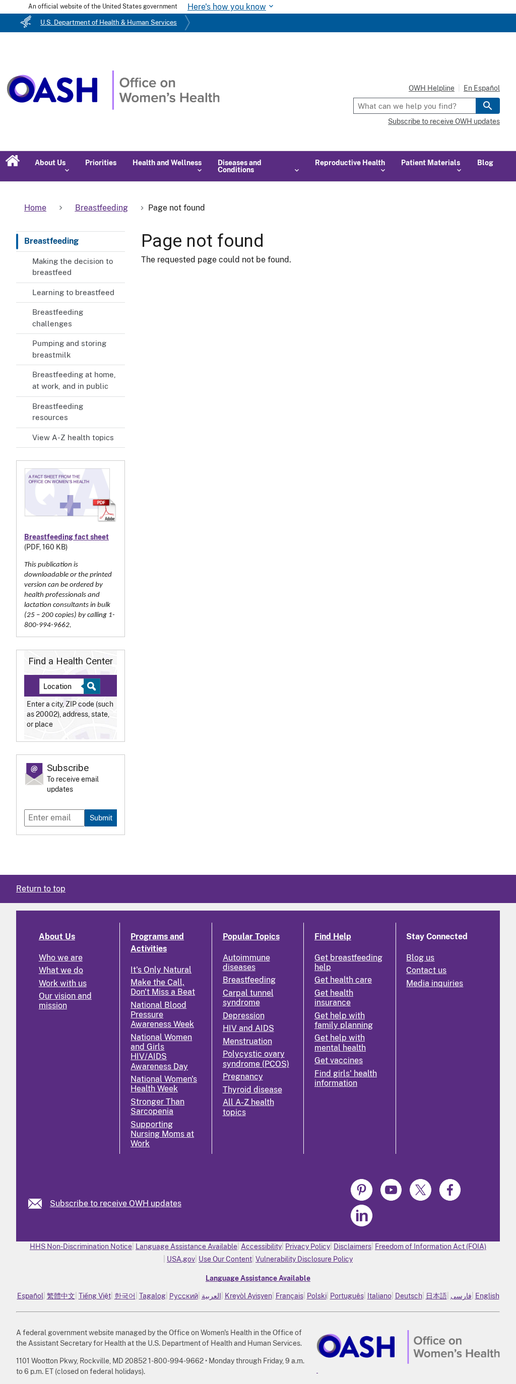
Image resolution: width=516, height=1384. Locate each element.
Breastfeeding (51, 241)
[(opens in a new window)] (362, 1199)
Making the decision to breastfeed (72, 267)
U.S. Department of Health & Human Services (108, 22)
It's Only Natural (161, 970)
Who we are (61, 957)
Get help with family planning (343, 1020)
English (487, 1296)
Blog (485, 163)
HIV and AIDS (248, 1028)
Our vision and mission (65, 1000)
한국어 (125, 1296)
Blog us (420, 957)
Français (289, 1296)
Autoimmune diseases (246, 962)
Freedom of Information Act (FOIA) (430, 1246)
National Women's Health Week (164, 1083)
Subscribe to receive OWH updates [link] (115, 1203)
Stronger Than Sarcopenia (157, 1106)
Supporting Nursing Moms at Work (162, 1134)
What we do (61, 970)
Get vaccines (338, 1060)
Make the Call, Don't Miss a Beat (163, 987)
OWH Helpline (432, 88)
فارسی (461, 1296)
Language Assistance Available (186, 1246)
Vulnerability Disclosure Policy (304, 1259)
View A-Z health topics (73, 437)
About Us (57, 936)
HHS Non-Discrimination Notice (81, 1246)
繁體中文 (61, 1296)
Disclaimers (352, 1246)
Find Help (332, 936)
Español (30, 1296)
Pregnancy (243, 1076)
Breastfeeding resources (57, 412)
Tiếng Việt (95, 1296)
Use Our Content (225, 1259)
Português (347, 1296)
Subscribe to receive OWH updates (444, 121)
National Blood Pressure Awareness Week (162, 1014)
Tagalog (152, 1296)
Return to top (41, 888)
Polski (317, 1296)
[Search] (488, 106)
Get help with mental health (340, 1042)
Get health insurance (333, 997)
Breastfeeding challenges (57, 318)
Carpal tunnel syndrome (248, 997)
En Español (482, 88)
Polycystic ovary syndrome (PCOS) (256, 1058)
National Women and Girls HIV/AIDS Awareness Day (161, 1051)
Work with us (63, 983)
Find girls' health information (345, 1078)
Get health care (343, 980)
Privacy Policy (307, 1246)
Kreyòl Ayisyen (248, 1296)
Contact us (426, 970)
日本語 (436, 1296)
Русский (183, 1296)
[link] (39, 1203)
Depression (244, 1015)
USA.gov (181, 1259)
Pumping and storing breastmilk (69, 349)
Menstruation (247, 1041)
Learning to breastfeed (73, 292)
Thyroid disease (252, 1089)
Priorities (100, 163)
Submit (101, 817)
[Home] (113, 107)
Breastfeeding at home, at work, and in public (74, 380)
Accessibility (261, 1246)
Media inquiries (434, 983)
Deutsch (408, 1296)
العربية (211, 1296)
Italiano (379, 1296)
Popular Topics (251, 936)
